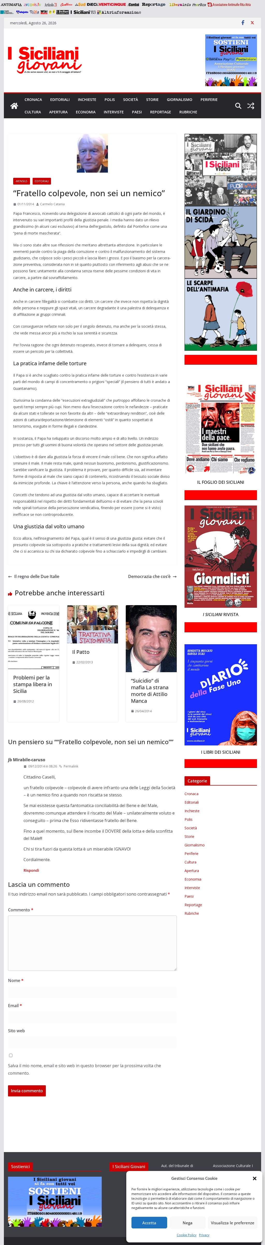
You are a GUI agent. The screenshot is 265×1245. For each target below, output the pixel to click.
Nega (188, 1222)
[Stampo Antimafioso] (7, 12)
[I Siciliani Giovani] (14, 106)
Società (130, 99)
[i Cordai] (133, 5)
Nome (16, 980)
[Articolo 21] (51, 5)
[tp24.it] (34, 12)
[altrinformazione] (119, 12)
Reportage (160, 111)
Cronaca (33, 99)
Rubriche (188, 111)
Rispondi (31, 870)
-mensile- (21, 181)
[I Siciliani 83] (82, 12)
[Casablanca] (66, 5)
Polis (110, 99)
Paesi (137, 111)
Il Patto (81, 651)
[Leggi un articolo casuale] (251, 106)
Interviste (114, 111)
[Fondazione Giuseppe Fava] (52, 12)
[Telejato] (22, 12)
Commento (20, 910)
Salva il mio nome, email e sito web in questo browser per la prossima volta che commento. (84, 1069)
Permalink (71, 766)
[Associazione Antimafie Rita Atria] (229, 5)
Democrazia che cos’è (149, 576)
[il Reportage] (154, 5)
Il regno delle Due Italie (36, 576)
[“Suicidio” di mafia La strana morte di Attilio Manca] (151, 609)
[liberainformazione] (180, 5)
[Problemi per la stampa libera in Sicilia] (33, 609)
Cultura (33, 111)
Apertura (58, 111)
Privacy (204, 1235)
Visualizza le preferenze (232, 1222)
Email (15, 1005)
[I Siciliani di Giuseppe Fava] (62, 12)
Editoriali (60, 99)
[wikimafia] (44, 12)
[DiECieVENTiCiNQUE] (106, 5)
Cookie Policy (186, 1235)
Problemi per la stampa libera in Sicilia (32, 684)
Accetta (149, 1222)
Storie (152, 99)
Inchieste (87, 99)
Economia (85, 111)
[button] (254, 1178)
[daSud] (80, 5)
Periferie (209, 99)
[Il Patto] (92, 609)
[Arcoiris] (32, 5)
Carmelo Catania (52, 204)
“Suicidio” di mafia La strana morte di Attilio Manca (149, 690)
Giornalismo (179, 99)
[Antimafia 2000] (11, 5)
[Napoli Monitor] (199, 5)
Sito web (16, 1031)
